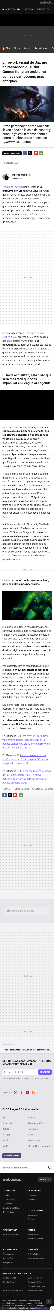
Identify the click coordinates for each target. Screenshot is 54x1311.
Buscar (50, 1167)
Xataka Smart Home (11, 1208)
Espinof (31, 1219)
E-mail (41, 153)
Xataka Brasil (9, 1282)
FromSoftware (41, 48)
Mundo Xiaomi (9, 1212)
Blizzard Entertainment (39, 1146)
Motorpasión (33, 1234)
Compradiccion (9, 1262)
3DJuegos (32, 1195)
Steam (17, 48)
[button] (21, 175)
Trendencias (8, 1254)
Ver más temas (11, 1156)
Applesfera (8, 1204)
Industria (7, 1123)
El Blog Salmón (34, 1254)
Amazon (27, 48)
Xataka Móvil (8, 1199)
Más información (42, 1308)
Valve (30, 1134)
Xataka (6, 1195)
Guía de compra (11, 9)
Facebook (25, 153)
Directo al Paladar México (14, 1290)
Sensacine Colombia (36, 1286)
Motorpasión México (36, 1290)
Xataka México (9, 1278)
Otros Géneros (22, 789)
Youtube (27, 1092)
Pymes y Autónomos (36, 1258)
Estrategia (43, 9)
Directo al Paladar (10, 1234)
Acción (29, 9)
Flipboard (36, 153)
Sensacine (32, 1215)
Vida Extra (32, 1199)
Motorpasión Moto (35, 1238)
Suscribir (45, 1072)
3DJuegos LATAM (35, 1278)
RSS (33, 1092)
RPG (8, 48)
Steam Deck (34, 1140)
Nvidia (6, 1140)
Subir (43, 1179)
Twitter (30, 153)
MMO (6, 1129)
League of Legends (12, 186)
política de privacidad (39, 1078)
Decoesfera (8, 1258)
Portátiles (33, 1129)
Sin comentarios (13, 153)
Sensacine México (36, 1282)
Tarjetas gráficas (36, 1123)
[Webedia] (47, 2)
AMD (5, 1146)
